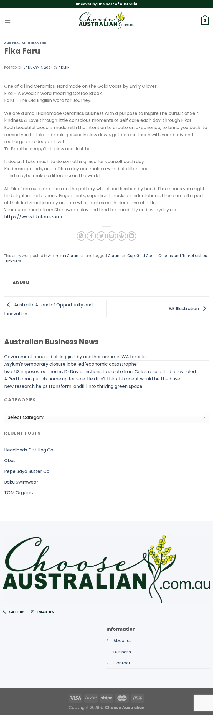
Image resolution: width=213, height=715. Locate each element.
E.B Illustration (184, 308)
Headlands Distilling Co (28, 450)
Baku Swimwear (21, 482)
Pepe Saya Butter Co (26, 471)
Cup (131, 255)
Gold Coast (146, 255)
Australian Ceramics (25, 43)
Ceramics (117, 255)
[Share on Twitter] (101, 236)
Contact (121, 663)
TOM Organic (18, 492)
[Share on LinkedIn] (131, 236)
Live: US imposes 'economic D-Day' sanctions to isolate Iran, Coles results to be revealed (100, 371)
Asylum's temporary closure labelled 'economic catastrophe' (71, 364)
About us (122, 640)
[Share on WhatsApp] (81, 236)
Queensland (169, 255)
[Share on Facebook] (91, 236)
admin (64, 67)
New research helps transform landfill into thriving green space (73, 386)
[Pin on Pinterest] (121, 236)
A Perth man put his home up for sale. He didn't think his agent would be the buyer (93, 379)
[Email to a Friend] (111, 236)
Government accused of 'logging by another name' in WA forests (75, 356)
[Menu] (7, 20)
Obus (10, 460)
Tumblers (12, 261)
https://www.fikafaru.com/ (33, 217)
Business (122, 652)
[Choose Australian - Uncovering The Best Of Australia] (106, 21)
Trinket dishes (194, 255)
